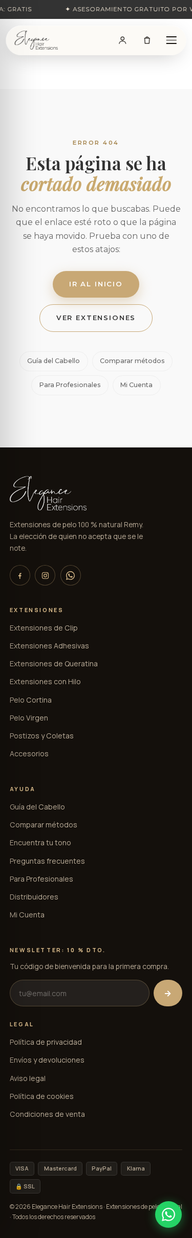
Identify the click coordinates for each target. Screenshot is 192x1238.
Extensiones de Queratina (54, 663)
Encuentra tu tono (40, 842)
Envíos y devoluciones (47, 1060)
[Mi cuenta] (123, 40)
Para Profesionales (70, 385)
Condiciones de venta (47, 1114)
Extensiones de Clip (44, 628)
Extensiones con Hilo (45, 681)
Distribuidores (34, 897)
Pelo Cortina (31, 700)
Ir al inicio (96, 284)
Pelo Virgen (29, 718)
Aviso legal (28, 1078)
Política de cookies (42, 1096)
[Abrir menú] (171, 40)
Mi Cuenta (136, 385)
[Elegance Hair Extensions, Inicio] (36, 40)
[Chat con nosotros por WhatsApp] (168, 1214)
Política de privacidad (46, 1042)
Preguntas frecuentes (47, 861)
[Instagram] (45, 575)
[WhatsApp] (70, 575)
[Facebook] (20, 575)
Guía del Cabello (53, 361)
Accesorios (29, 753)
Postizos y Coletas (42, 735)
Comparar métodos (132, 361)
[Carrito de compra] (147, 40)
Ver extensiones (96, 317)
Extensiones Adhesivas (49, 645)
